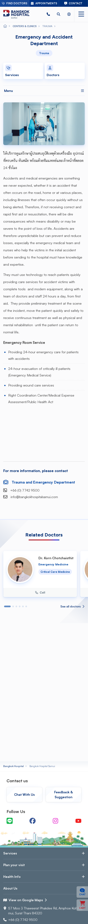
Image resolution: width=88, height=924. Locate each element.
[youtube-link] (78, 821)
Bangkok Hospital (13, 766)
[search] (58, 14)
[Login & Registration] (69, 14)
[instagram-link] (55, 821)
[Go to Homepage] (16, 14)
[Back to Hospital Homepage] (5, 26)
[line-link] (10, 821)
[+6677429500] (48, 14)
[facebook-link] (32, 821)
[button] (48, 14)
